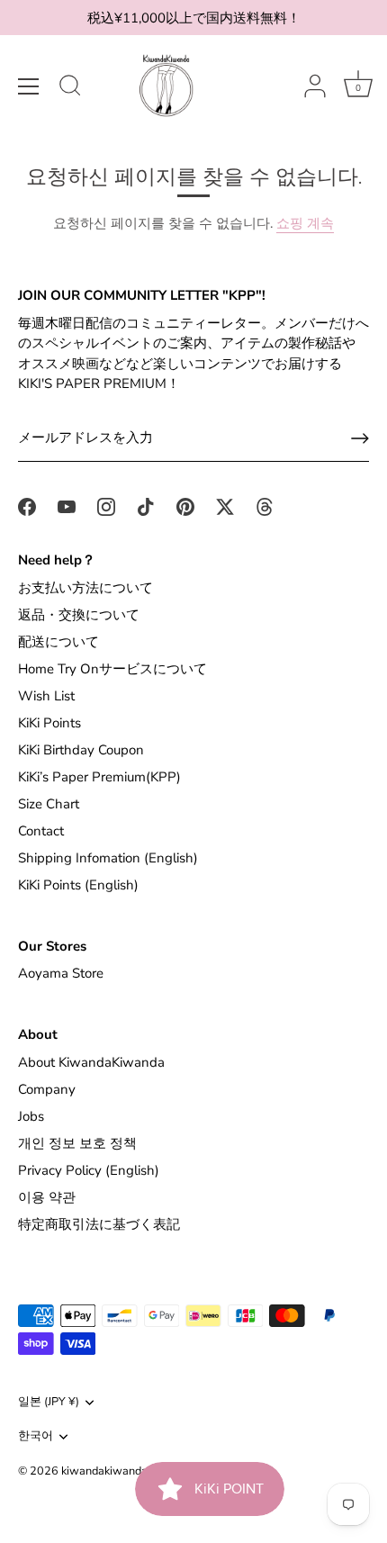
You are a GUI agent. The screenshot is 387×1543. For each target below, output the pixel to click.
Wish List (46, 696)
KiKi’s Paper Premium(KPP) (99, 777)
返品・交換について (79, 615)
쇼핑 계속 (305, 223)
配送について (58, 642)
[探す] (70, 88)
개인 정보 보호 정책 (77, 1143)
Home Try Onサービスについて (112, 669)
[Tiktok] (146, 505)
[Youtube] (67, 505)
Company (47, 1089)
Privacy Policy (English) (88, 1170)
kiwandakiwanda (104, 1471)
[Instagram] (106, 505)
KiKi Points (49, 723)
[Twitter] (225, 505)
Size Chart (48, 804)
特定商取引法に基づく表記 (99, 1224)
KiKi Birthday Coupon (81, 750)
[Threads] (265, 505)
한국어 (35, 1437)
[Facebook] (27, 505)
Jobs (31, 1116)
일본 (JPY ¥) (48, 1402)
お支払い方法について (85, 588)
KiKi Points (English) (78, 885)
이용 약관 (47, 1197)
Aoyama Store (61, 973)
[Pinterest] (185, 505)
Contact (41, 831)
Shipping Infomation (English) (108, 858)
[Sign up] (360, 438)
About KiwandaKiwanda (91, 1062)
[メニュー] (29, 86)
